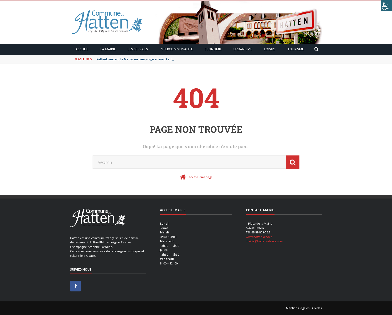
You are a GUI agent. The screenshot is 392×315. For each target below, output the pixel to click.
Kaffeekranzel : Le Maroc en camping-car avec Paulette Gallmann (145, 59)
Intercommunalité (176, 49)
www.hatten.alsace (259, 237)
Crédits (317, 308)
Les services (137, 49)
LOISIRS (270, 49)
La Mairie (108, 49)
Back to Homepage (200, 177)
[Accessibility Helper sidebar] (386, 5)
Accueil (82, 49)
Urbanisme (242, 49)
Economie (213, 49)
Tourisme (295, 49)
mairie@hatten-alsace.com (264, 241)
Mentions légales (298, 308)
